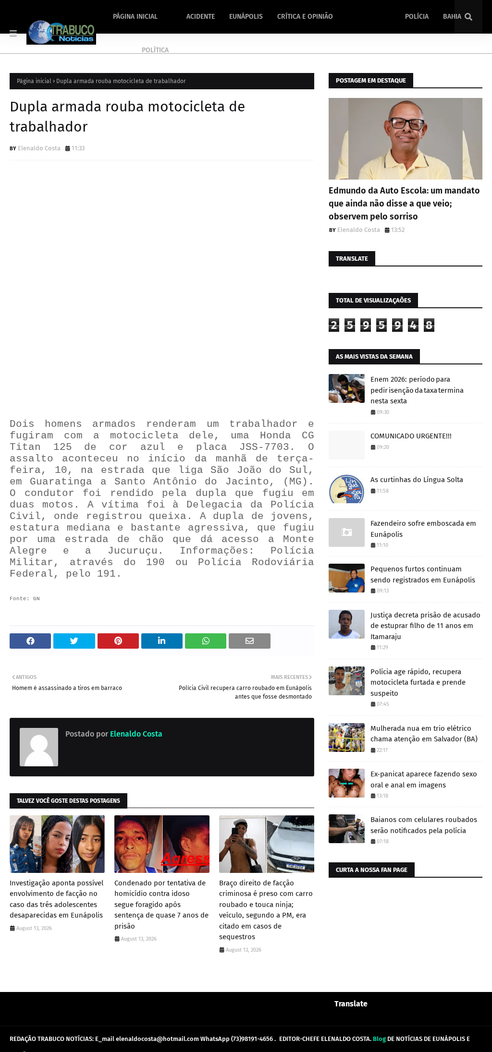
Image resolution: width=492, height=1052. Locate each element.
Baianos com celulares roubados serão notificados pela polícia (423, 825)
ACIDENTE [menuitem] (200, 16)
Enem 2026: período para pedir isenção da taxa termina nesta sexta (417, 390)
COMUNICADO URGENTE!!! (411, 436)
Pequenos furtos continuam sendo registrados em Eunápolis (422, 574)
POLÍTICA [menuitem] (155, 50)
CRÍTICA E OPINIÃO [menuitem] (305, 16)
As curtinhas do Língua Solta (416, 479)
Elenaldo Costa (39, 148)
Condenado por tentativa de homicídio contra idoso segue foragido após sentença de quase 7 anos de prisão (161, 905)
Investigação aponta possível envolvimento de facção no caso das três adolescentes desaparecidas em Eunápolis (56, 899)
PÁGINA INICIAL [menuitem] (135, 16)
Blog (379, 1038)
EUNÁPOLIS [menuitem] (246, 16)
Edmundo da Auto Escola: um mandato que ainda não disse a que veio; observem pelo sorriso (404, 203)
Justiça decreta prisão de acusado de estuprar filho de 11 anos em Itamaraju (425, 626)
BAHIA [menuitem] (452, 16)
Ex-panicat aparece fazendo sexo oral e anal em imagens (423, 779)
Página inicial (34, 81)
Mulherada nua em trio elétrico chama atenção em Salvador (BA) (424, 734)
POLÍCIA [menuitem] (417, 16)
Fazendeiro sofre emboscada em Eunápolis (423, 529)
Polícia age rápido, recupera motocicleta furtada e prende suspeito (418, 682)
